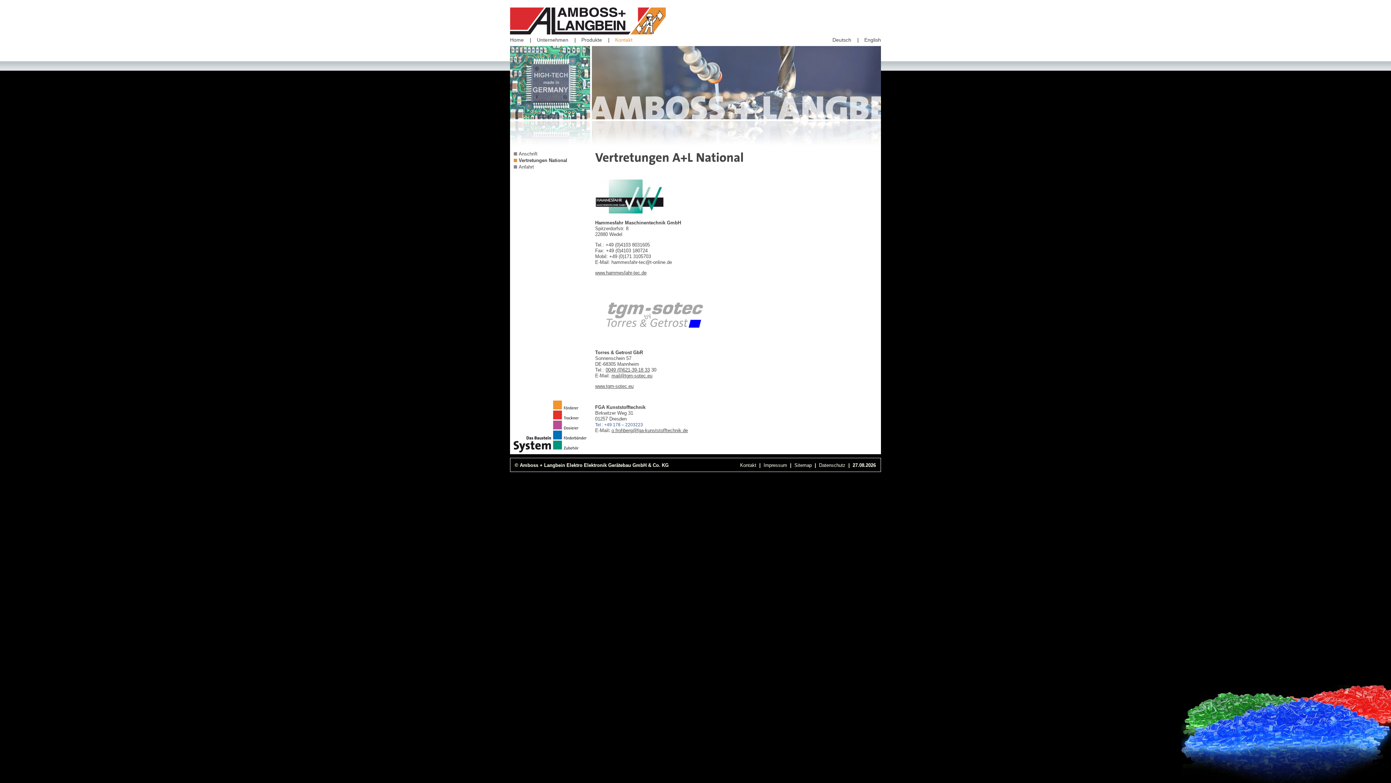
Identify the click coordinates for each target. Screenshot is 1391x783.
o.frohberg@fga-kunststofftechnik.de (649, 430)
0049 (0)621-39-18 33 (628, 370)
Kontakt (623, 40)
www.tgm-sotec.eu (614, 386)
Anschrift (528, 154)
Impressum (775, 465)
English (872, 40)
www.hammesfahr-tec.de (621, 273)
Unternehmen (552, 40)
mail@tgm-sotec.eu (631, 375)
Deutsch (841, 40)
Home (517, 40)
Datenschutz (832, 465)
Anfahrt (526, 167)
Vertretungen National (543, 160)
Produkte (591, 40)
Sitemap (803, 465)
